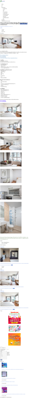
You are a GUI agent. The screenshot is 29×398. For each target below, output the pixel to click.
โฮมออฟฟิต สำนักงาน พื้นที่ (6, 17)
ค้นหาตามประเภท (3, 7)
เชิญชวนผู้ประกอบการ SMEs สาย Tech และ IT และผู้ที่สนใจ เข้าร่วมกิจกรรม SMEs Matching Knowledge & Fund (13, 369)
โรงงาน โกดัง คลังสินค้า (5, 15)
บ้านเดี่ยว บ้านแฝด (5, 8)
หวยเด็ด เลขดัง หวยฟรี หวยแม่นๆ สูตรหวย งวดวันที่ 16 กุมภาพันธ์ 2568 (8, 378)
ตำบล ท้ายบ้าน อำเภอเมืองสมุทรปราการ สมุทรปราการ (6, 26)
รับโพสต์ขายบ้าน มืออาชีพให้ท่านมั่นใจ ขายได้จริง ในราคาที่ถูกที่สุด (8, 381)
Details (14, 288)
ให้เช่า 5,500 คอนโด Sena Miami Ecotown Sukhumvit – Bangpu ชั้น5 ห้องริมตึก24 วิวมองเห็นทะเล (12, 286)
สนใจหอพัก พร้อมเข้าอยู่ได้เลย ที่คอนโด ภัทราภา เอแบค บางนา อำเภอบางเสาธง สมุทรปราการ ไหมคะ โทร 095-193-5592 (14, 263)
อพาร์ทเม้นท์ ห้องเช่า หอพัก (6, 14)
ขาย (2, 5)
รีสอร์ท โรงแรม (4, 16)
